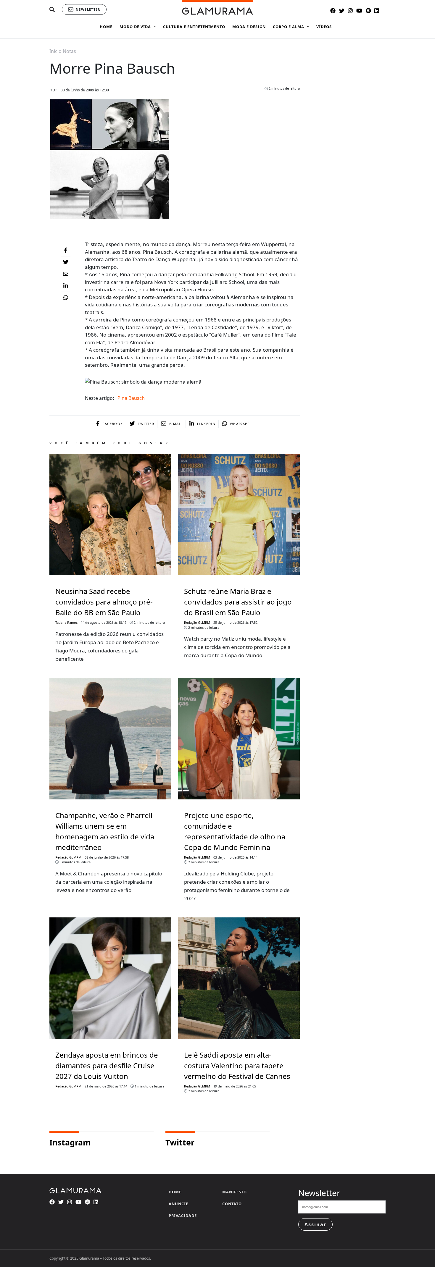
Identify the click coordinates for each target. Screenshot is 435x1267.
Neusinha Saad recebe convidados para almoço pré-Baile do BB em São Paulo (104, 601)
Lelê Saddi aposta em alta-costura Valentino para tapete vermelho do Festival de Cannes (237, 1065)
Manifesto (234, 1192)
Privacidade (183, 1215)
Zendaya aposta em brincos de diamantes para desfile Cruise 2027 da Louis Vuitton (106, 1065)
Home (175, 1192)
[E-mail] (65, 274)
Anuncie (178, 1203)
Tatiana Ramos (66, 622)
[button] (52, 10)
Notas (69, 51)
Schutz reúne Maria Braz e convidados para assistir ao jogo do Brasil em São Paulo (238, 601)
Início (55, 51)
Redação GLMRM (197, 622)
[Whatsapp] (65, 298)
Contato (232, 1203)
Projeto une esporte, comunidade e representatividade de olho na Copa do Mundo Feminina (234, 831)
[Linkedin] (65, 286)
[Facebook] (65, 250)
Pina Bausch (131, 398)
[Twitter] (65, 262)
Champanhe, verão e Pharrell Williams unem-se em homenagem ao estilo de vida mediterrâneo (104, 831)
